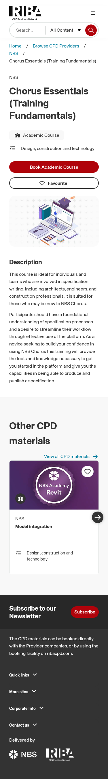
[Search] (91, 30)
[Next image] (97, 517)
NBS (13, 53)
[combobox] (65, 30)
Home (15, 46)
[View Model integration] (54, 508)
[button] (54, 676)
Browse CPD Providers (56, 46)
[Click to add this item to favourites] (88, 471)
